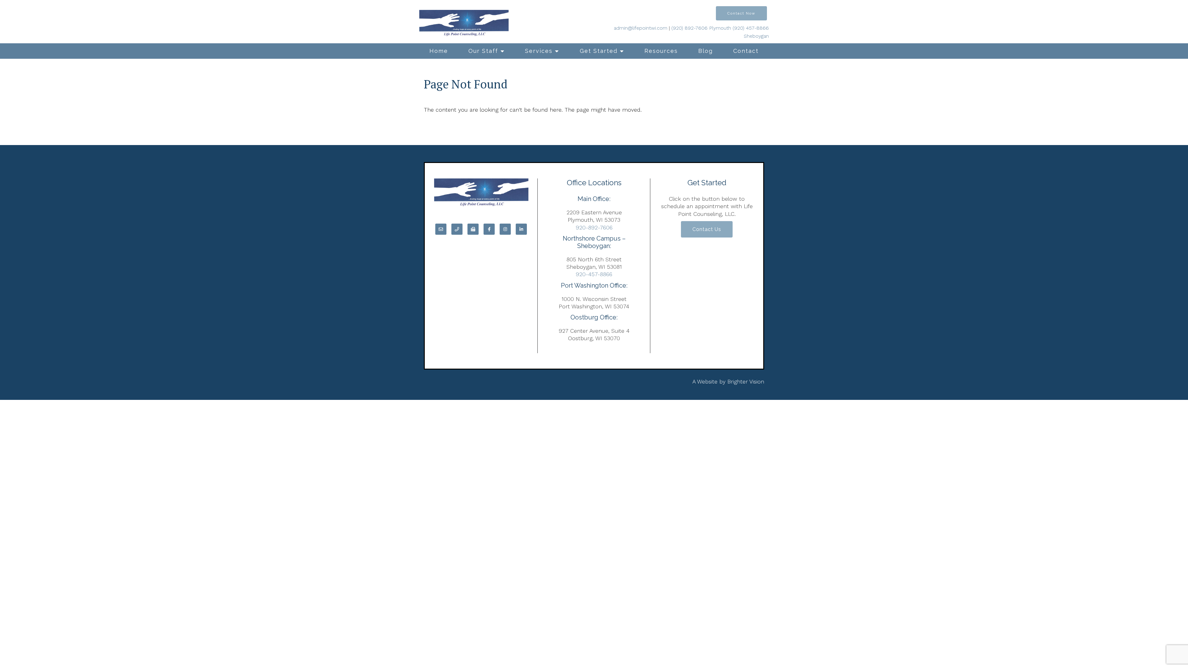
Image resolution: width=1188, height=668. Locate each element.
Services (539, 51)
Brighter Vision (745, 381)
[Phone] (457, 229)
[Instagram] (505, 229)
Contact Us (706, 229)
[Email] (440, 229)
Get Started (599, 51)
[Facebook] (489, 229)
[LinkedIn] (521, 229)
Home (438, 51)
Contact (746, 51)
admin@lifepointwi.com (640, 28)
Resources (661, 51)
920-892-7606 (594, 227)
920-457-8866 (594, 274)
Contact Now (741, 13)
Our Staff (483, 51)
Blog (705, 51)
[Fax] (473, 229)
